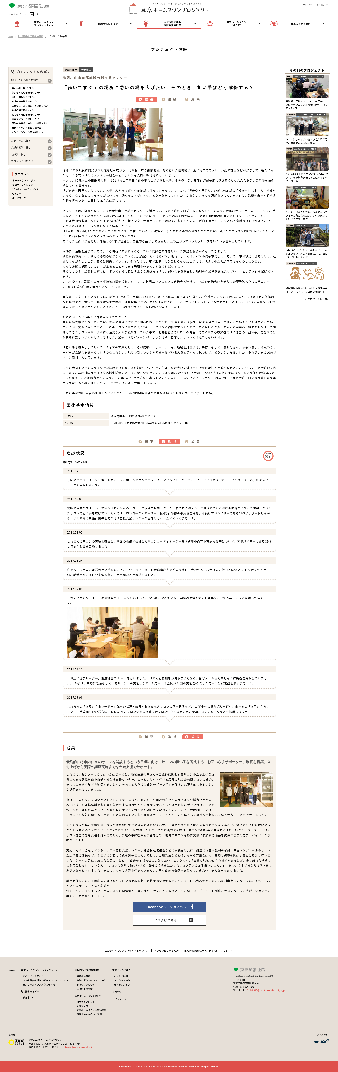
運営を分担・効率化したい (25, 119)
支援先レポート (85, 1006)
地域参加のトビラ (30, 991)
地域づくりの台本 (86, 984)
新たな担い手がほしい (23, 88)
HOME (11, 970)
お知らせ (116, 991)
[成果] (192, 99)
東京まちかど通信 (121, 970)
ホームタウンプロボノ (23, 180)
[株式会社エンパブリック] (321, 1043)
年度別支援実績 (85, 988)
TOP (10, 36)
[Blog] (169, 924)
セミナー (16, 193)
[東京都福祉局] (28, 8)
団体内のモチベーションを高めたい (30, 123)
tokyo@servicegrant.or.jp (79, 1047)
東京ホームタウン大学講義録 (91, 1010)
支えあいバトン (122, 984)
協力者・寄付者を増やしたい (26, 114)
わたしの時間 (121, 976)
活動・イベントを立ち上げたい (28, 127)
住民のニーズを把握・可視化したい (30, 105)
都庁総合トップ (323, 4)
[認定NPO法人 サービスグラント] (16, 1044)
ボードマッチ (19, 198)
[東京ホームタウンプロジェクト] (169, 8)
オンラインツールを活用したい (28, 132)
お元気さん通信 (122, 980)
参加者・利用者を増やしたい (26, 92)
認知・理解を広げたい (23, 97)
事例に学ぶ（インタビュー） (91, 980)
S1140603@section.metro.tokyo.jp (266, 990)
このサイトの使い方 (33, 976)
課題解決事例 (83, 976)
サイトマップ (308, 4)
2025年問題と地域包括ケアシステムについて (46, 980)
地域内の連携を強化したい (25, 101)
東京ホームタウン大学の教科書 (39, 984)
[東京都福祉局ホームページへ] (281, 970)
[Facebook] (169, 911)
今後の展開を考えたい (23, 110)
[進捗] (169, 99)
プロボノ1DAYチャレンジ (25, 189)
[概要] (146, 99)
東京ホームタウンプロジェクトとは (39, 970)
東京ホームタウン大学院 (89, 1014)
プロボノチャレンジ (22, 184)
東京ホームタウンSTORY (88, 995)
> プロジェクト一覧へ (317, 299)
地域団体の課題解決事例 (30, 36)
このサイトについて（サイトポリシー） (126, 950)
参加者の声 (28, 997)
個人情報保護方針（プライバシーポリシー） (208, 950)
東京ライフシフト (86, 1001)
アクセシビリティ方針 (166, 950)
